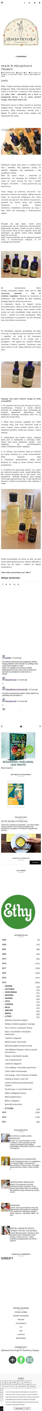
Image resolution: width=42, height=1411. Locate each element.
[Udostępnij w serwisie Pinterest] (18, 584)
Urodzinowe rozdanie (22, 1182)
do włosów (12, 74)
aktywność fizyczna (8, 1386)
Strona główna (21, 1312)
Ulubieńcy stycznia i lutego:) (16, 1020)
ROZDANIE (15, 1205)
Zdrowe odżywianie (21, 1316)
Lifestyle (21, 1334)
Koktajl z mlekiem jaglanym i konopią (20, 1024)
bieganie (32, 1386)
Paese (3, 76)
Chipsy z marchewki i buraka (16, 1056)
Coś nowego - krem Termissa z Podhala (21, 1075)
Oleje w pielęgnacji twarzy (15, 1093)
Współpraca (21, 1338)
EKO (21, 1330)
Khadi (20, 74)
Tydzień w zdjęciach (13, 1038)
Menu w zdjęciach (12, 1101)
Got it (27, 1408)
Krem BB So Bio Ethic (13, 1104)
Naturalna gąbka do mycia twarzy (18, 1046)
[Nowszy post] (1, 726)
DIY (21, 1327)
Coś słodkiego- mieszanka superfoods (20, 1067)
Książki (14, 1382)
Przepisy (21, 1319)
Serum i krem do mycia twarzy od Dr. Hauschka (23, 1229)
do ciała (34, 72)
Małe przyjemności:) (13, 1097)
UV (20, 1382)
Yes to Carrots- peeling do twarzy (18, 1028)
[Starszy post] (40, 726)
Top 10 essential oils (13, 1060)
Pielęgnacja (21, 1323)
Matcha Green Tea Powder (15, 1042)
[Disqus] (21, 621)
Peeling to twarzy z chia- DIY (16, 1079)
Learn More (19, 1408)
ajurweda (27, 1382)
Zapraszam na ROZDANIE (23, 1159)
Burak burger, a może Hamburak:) (18, 1089)
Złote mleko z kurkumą (14, 821)
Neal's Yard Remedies (32, 74)
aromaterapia (22, 1386)
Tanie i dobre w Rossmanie (16, 1071)
